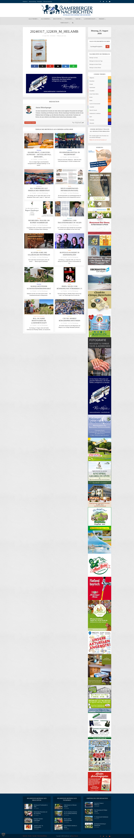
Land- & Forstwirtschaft (39, 316)
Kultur (69, 250)
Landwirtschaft (89, 19)
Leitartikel (69, 150)
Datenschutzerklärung (42, 835)
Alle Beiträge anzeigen (30, 122)
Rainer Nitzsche (43, 159)
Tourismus (68, 19)
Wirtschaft (64, 22)
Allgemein (39, 250)
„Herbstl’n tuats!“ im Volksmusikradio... (38, 826)
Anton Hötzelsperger (74, 157)
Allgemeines (45, 19)
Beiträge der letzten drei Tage (95, 61)
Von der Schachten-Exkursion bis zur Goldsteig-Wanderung (70, 812)
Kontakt (29, 835)
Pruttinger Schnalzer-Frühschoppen (38, 819)
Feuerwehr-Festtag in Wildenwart (99, 804)
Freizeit (101, 19)
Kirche (78, 19)
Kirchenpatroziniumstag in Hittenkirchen (100, 824)
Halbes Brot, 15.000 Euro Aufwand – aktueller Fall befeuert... (39, 154)
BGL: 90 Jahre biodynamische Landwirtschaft (39, 320)
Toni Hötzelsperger (43, 225)
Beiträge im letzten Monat (95, 67)
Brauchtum (57, 19)
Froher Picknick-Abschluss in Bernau (70, 826)
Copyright (34, 835)
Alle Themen (33, 19)
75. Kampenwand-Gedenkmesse (101, 817)
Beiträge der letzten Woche (95, 64)
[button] (3, 834)
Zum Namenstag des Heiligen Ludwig (100, 810)
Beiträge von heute (93, 57)
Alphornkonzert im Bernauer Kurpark (70, 805)
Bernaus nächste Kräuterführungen (68, 819)
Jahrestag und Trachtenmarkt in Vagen (41, 805)
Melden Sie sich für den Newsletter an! (98, 139)
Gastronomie (39, 186)
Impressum (25, 835)
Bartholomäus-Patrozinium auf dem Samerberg (40, 812)
